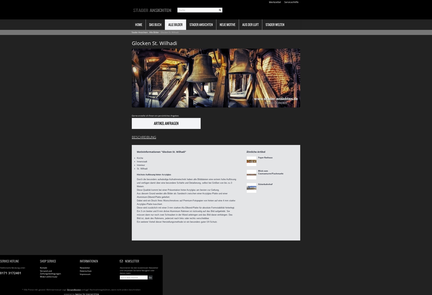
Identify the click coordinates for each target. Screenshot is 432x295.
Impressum (85, 274)
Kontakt (43, 267)
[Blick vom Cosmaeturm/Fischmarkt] (251, 175)
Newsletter (85, 267)
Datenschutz (86, 271)
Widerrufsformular (49, 276)
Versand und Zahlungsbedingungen (50, 272)
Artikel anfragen (166, 123)
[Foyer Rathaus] (251, 161)
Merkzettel (275, 2)
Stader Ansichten (140, 32)
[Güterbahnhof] (251, 188)
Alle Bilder (154, 32)
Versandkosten (74, 289)
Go (150, 277)
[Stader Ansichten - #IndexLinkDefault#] (152, 10)
